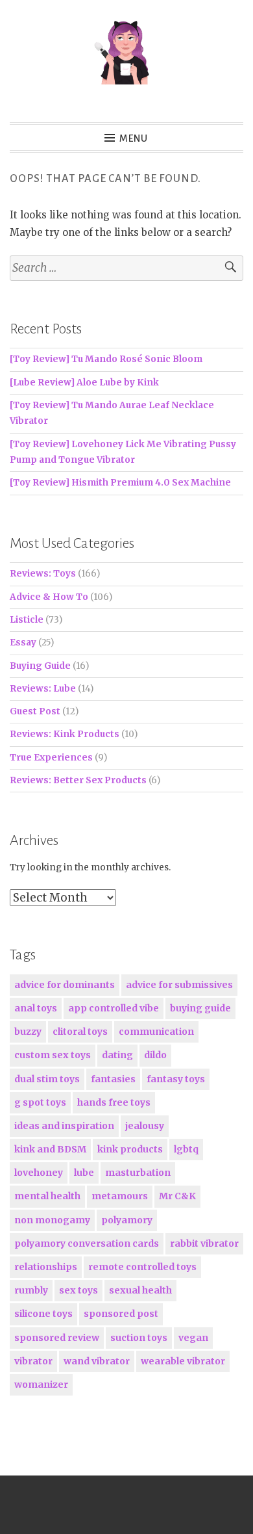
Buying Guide (40, 665)
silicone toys (43, 1314)
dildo (155, 1055)
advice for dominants (64, 985)
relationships (45, 1267)
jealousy (144, 1126)
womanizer (41, 1384)
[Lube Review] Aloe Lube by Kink (84, 382)
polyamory (126, 1220)
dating (117, 1055)
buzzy (28, 1031)
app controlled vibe (113, 1008)
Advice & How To (49, 597)
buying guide (200, 1008)
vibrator (33, 1361)
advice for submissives (179, 985)
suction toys (138, 1338)
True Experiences (51, 757)
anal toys (35, 1008)
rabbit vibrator (204, 1243)
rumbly (31, 1290)
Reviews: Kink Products (64, 734)
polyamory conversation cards (86, 1243)
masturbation (138, 1172)
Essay (23, 642)
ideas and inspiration (64, 1126)
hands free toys (114, 1102)
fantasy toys (176, 1079)
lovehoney (38, 1172)
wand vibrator (97, 1361)
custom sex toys (52, 1055)
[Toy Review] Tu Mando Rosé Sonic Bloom (106, 359)
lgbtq (186, 1149)
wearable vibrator (183, 1361)
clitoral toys (80, 1031)
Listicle (26, 619)
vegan (193, 1338)
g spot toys (40, 1102)
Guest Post (35, 711)
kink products (130, 1149)
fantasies (113, 1079)
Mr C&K (177, 1196)
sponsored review (56, 1338)
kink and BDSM (50, 1149)
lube (84, 1172)
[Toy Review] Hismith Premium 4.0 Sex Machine (120, 482)
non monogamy (52, 1220)
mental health (47, 1196)
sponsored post (121, 1314)
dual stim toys (47, 1079)
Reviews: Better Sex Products (78, 780)
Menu (133, 138)
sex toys (78, 1290)
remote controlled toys (142, 1267)
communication (156, 1031)
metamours (119, 1196)
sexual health (140, 1290)
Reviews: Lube (43, 688)
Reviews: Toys (43, 573)
